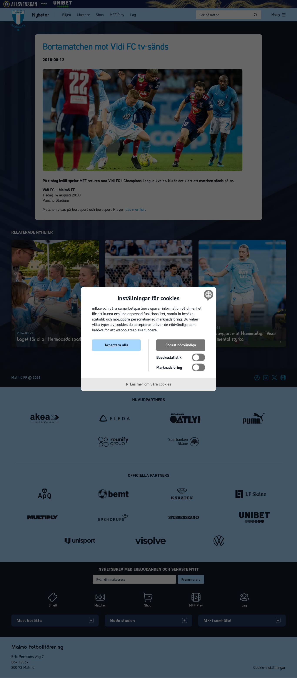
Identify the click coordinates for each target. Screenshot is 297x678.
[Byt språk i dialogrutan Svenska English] (208, 295)
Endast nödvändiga (180, 345)
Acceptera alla (116, 345)
